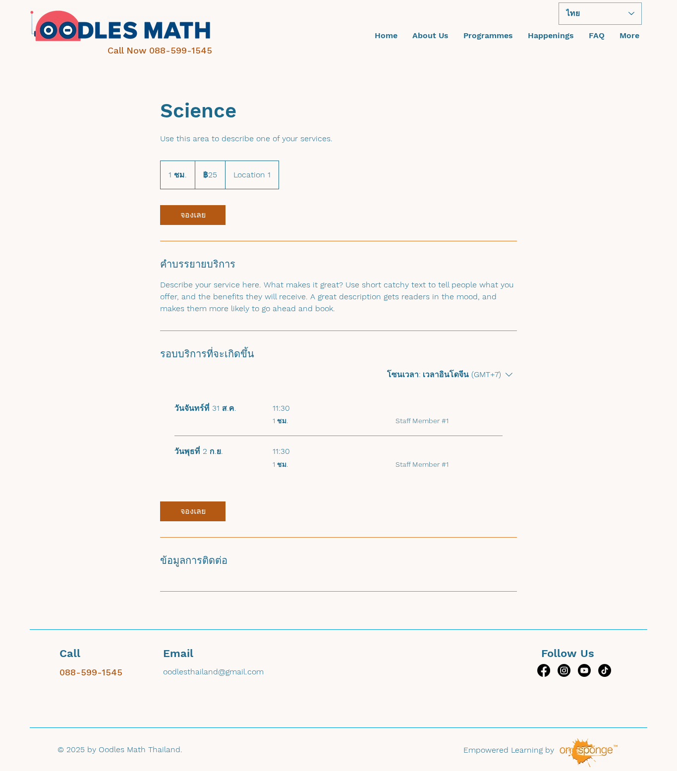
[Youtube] (584, 670)
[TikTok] (604, 670)
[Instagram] (564, 670)
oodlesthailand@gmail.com (213, 671)
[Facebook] (543, 670)
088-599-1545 (180, 50)
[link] (193, 215)
